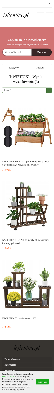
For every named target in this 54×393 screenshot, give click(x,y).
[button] (27, 359)
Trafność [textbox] (7, 90)
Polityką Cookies (8, 377)
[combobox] (27, 90)
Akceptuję (42, 382)
